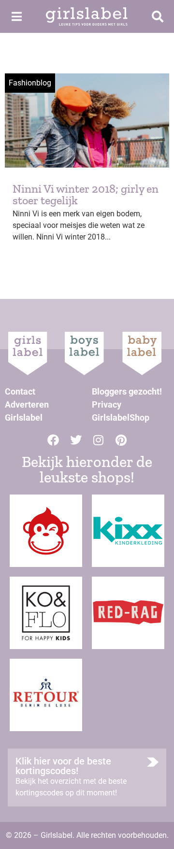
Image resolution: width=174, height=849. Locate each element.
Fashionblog (30, 82)
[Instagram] (98, 440)
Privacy (106, 404)
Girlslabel (24, 417)
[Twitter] (76, 440)
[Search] (157, 16)
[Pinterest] (121, 440)
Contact (20, 391)
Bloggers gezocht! (127, 391)
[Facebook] (53, 440)
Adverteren (27, 404)
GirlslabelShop (120, 417)
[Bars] (16, 16)
